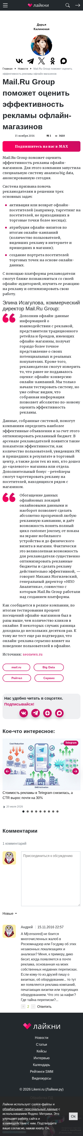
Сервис (49, 678)
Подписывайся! (19, 704)
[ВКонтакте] (19, 61)
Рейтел (16, 678)
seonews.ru (33, 654)
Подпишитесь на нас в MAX (41, 146)
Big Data (49, 667)
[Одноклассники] (52, 61)
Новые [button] (8, 913)
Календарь (41, 1065)
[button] (23, 811)
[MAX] (64, 61)
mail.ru (16, 667)
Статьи (41, 1044)
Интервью (42, 1058)
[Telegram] (30, 61)
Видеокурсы (41, 1078)
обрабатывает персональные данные (30, 1109)
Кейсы (42, 1051)
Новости (41, 1038)
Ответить (44, 1006)
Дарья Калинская (41, 27)
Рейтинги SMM (41, 1071)
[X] (41, 61)
